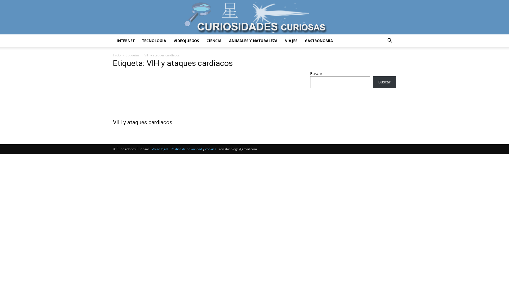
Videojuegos (186, 40)
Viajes (291, 40)
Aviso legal (160, 149)
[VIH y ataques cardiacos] (156, 94)
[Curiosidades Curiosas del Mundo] (254, 17)
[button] (389, 41)
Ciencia (214, 40)
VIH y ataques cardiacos (142, 122)
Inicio (117, 55)
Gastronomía (319, 40)
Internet (126, 40)
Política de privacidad (186, 149)
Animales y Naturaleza (253, 40)
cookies (210, 149)
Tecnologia (154, 40)
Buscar (316, 73)
